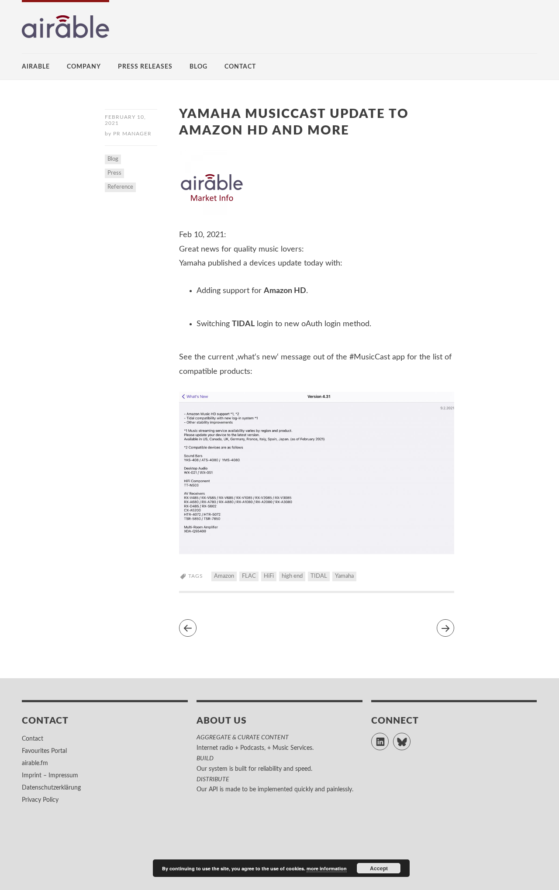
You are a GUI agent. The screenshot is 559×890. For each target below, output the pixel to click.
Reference (120, 187)
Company (84, 67)
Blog (198, 67)
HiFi (269, 576)
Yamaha (344, 576)
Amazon (224, 576)
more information (327, 868)
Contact (240, 67)
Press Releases (145, 67)
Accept (379, 868)
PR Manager (132, 133)
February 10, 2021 (125, 120)
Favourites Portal (44, 751)
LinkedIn (388, 738)
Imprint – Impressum (50, 776)
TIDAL (319, 576)
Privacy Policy (40, 800)
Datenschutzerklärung (51, 788)
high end (292, 576)
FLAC (249, 576)
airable (36, 67)
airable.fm (35, 763)
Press (114, 173)
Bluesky (410, 738)
